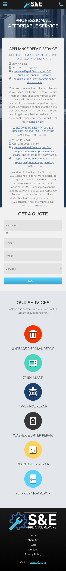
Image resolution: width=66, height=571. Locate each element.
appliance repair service (27, 78)
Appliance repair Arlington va (34, 75)
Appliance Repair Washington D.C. (31, 71)
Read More (37, 121)
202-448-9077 (38, 562)
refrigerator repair (33, 162)
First (6, 233)
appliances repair (32, 154)
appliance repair (24, 151)
